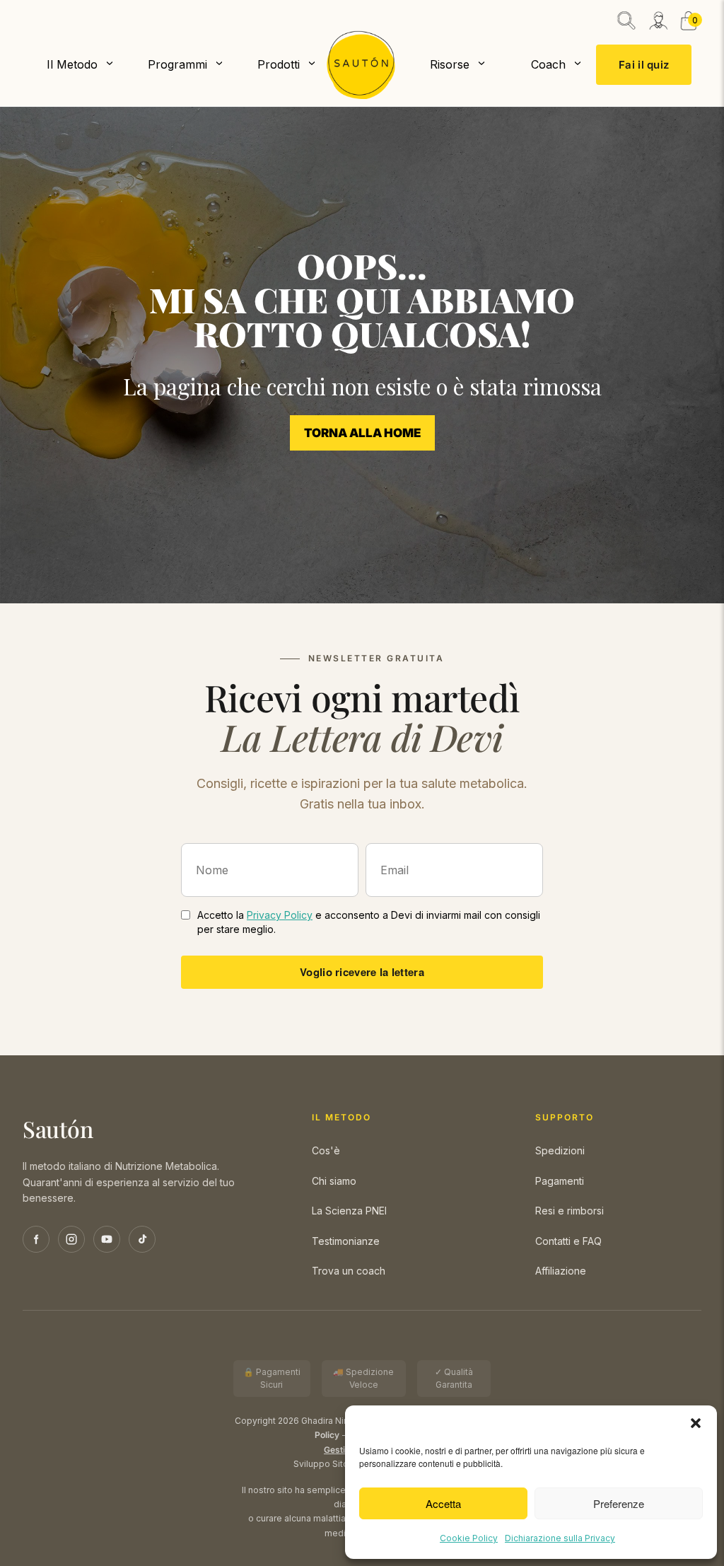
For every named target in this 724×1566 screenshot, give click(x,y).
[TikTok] (142, 1239)
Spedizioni (560, 1150)
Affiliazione (560, 1271)
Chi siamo (334, 1181)
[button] (696, 1423)
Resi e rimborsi (569, 1211)
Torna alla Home (362, 433)
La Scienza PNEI (349, 1211)
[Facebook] (36, 1239)
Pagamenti (559, 1181)
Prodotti (278, 64)
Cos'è (326, 1150)
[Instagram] (71, 1239)
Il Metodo (72, 64)
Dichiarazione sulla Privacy (560, 1538)
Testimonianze (346, 1241)
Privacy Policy (280, 915)
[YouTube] (106, 1239)
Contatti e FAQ (568, 1241)
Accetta (443, 1503)
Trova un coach (348, 1271)
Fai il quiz (644, 64)
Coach (548, 64)
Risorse (449, 64)
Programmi (177, 64)
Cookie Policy (469, 1538)
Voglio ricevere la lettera (362, 972)
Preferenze (618, 1503)
